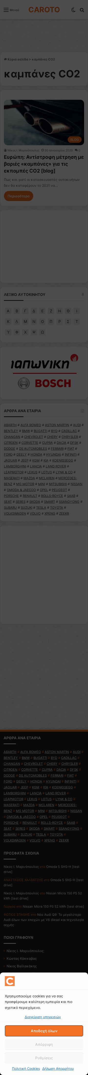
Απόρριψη (44, 1044)
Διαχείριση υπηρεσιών (43, 1017)
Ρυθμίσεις (44, 1058)
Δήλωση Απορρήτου (58, 1068)
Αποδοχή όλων (44, 1031)
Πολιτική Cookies (26, 1068)
